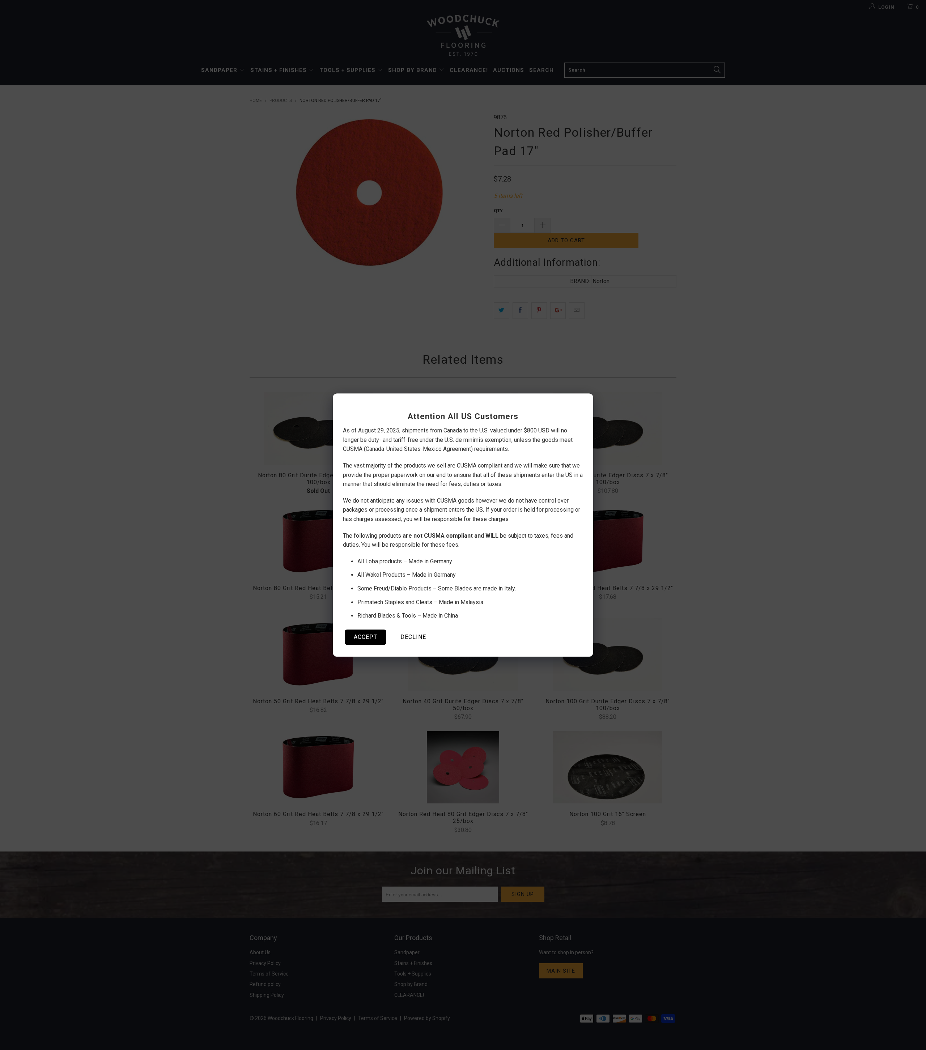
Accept (365, 636)
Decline (413, 636)
